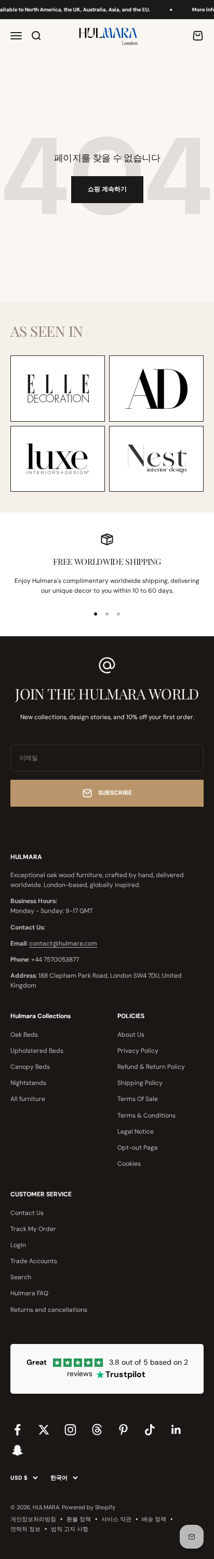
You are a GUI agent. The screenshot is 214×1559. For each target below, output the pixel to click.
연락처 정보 (25, 1529)
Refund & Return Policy (151, 1067)
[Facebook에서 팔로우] (17, 1430)
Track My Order (33, 1229)
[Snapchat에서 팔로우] (17, 1450)
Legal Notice (135, 1131)
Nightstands (28, 1083)
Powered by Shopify (88, 1507)
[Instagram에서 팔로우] (70, 1430)
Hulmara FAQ (29, 1293)
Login (18, 1245)
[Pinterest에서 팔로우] (123, 1430)
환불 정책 (78, 1519)
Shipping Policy (140, 1083)
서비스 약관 (116, 1519)
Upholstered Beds (36, 1051)
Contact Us (27, 1213)
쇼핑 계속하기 (107, 189)
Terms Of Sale (137, 1099)
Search (20, 1277)
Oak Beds (24, 1035)
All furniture (27, 1099)
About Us (130, 1035)
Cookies (129, 1164)
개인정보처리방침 (33, 1519)
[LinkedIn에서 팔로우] (176, 1430)
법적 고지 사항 (69, 1529)
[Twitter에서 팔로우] (44, 1430)
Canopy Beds (30, 1067)
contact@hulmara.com (63, 943)
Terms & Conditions (146, 1115)
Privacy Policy (137, 1051)
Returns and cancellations (48, 1310)
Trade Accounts (33, 1261)
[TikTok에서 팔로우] (150, 1430)
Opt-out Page (137, 1147)
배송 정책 (154, 1519)
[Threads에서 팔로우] (97, 1430)
